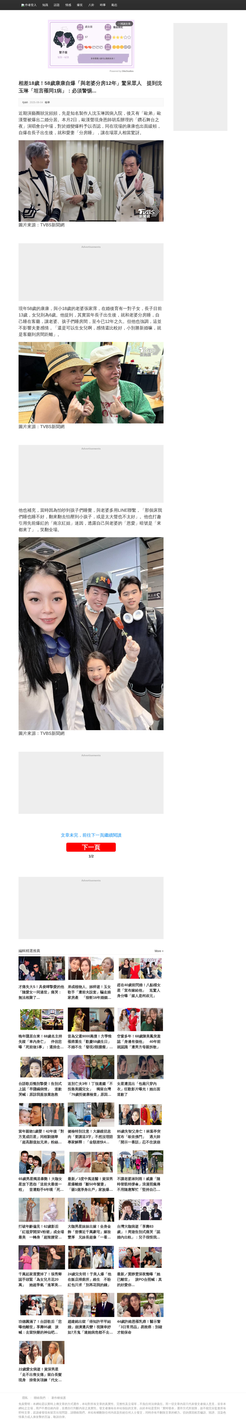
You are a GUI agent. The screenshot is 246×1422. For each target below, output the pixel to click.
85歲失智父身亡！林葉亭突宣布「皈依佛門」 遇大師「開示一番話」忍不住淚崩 (139, 1136)
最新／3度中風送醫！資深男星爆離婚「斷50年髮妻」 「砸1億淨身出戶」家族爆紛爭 (90, 1184)
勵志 (114, 4)
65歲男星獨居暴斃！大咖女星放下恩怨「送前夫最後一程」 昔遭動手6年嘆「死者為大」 (41, 1184)
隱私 (25, 1397)
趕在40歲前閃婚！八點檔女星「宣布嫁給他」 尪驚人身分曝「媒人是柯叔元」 (139, 990)
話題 (57, 4)
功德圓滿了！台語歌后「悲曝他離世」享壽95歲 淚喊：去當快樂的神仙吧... (40, 1327)
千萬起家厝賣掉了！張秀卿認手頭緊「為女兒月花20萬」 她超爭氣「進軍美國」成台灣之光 (40, 1280)
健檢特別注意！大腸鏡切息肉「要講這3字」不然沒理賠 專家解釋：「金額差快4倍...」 (91, 1137)
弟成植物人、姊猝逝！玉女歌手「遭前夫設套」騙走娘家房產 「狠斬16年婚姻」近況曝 (89, 992)
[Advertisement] (91, 276)
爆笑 (80, 4)
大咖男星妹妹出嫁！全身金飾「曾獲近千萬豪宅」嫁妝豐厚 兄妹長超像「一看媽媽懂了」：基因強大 (89, 1232)
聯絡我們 (39, 1397)
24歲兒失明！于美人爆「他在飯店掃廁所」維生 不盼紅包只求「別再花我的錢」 (89, 1279)
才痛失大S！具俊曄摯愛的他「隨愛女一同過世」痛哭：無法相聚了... (41, 992)
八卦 (91, 4)
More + (159, 951)
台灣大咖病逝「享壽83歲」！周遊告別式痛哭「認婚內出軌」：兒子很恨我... (138, 1231)
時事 (103, 4)
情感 (68, 4)
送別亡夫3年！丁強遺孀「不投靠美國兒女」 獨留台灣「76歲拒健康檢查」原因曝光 (90, 1089)
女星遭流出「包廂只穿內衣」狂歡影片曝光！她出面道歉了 (138, 1089)
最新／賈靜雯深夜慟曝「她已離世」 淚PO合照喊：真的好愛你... (139, 1279)
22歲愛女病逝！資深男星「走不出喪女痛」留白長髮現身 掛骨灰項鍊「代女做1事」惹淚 (41, 1375)
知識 (45, 4)
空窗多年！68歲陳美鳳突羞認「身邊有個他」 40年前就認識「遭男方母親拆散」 (139, 1041)
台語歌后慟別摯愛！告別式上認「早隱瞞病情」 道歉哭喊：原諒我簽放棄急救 (40, 1089)
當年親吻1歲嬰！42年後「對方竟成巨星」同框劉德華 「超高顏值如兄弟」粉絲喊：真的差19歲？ (41, 1137)
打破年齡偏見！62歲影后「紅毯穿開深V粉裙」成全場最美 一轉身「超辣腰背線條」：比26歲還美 (41, 1232)
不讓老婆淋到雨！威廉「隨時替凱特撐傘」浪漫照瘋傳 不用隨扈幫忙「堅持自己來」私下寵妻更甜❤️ (140, 1184)
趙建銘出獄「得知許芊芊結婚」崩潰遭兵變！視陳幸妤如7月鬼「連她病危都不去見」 (89, 1327)
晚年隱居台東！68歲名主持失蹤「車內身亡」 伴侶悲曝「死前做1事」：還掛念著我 (41, 1042)
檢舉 (47, 102)
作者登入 (30, 4)
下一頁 (91, 847)
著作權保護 (58, 1397)
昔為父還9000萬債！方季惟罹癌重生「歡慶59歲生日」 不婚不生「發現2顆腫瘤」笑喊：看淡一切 (91, 1042)
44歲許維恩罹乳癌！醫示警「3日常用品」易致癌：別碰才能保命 (139, 1327)
